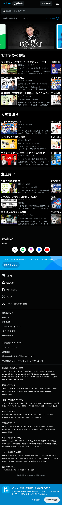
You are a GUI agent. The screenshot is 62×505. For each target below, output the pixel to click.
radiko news (7, 335)
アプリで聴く (52, 500)
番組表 (20, 3)
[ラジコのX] (15, 250)
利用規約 (6, 322)
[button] (53, 18)
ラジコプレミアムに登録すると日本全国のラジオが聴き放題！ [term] (28, 259)
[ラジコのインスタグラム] (31, 250)
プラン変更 (46, 3)
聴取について (8, 312)
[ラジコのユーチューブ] (47, 250)
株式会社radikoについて (12, 342)
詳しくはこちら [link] (10, 264)
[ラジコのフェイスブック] (39, 250)
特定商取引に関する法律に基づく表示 (18, 356)
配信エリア (7, 317)
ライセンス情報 (8, 331)
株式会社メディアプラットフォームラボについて (22, 360)
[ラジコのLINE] (23, 250)
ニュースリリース (9, 347)
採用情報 (6, 351)
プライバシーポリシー (11, 326)
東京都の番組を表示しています (15, 18)
